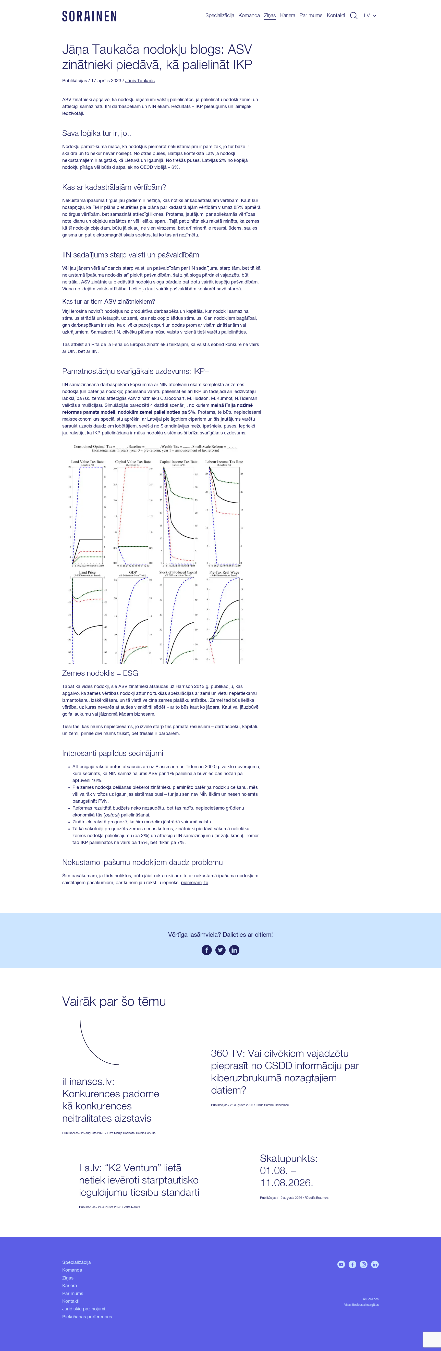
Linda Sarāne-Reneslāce (272, 1105)
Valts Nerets (132, 1207)
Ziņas (270, 15)
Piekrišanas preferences (87, 1317)
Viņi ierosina (74, 311)
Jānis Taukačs (140, 81)
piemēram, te (194, 883)
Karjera (287, 15)
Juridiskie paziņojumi (83, 1309)
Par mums (311, 15)
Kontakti (336, 15)
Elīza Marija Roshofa (120, 1133)
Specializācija (219, 15)
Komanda (249, 15)
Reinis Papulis (145, 1133)
